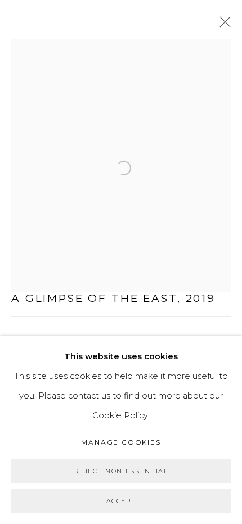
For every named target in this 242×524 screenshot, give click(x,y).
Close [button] (222, 25)
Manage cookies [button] (120, 442)
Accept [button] (121, 501)
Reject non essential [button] (121, 471)
